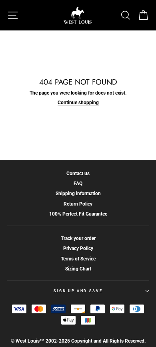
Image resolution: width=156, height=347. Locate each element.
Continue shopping (78, 102)
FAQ (78, 183)
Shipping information (78, 193)
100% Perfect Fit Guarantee (78, 214)
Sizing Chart (78, 269)
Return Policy (78, 204)
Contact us (78, 173)
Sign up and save (78, 291)
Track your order (78, 238)
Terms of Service (78, 259)
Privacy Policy (78, 248)
